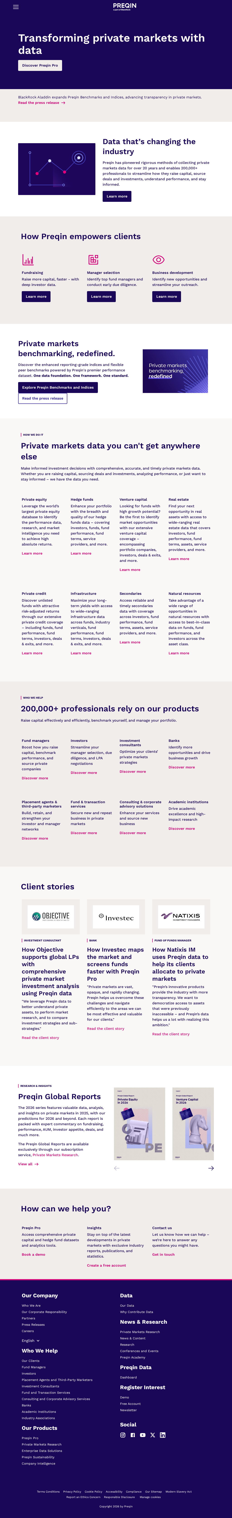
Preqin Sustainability (38, 1457)
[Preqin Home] (124, 7)
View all (25, 1164)
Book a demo (33, 1254)
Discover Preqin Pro (40, 65)
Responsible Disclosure (119, 1497)
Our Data (127, 1305)
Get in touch (163, 1254)
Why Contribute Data (136, 1312)
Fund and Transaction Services (46, 1392)
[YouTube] (142, 1434)
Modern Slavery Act (179, 1491)
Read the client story (40, 1037)
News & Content (132, 1338)
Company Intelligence (38, 1463)
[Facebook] (132, 1434)
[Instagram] (123, 1434)
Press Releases (33, 1324)
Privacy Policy (72, 1491)
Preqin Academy (132, 1357)
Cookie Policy (93, 1491)
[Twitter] (152, 1434)
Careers (28, 1331)
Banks (26, 1405)
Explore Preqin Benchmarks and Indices (58, 387)
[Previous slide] (116, 1168)
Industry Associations (38, 1418)
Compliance (134, 1491)
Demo (124, 1397)
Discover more (35, 778)
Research (127, 1344)
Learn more (117, 196)
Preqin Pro (30, 1438)
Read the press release (38, 102)
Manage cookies (150, 1497)
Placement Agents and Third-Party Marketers (57, 1380)
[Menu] (16, 7)
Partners (28, 1318)
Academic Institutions (39, 1411)
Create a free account (106, 1265)
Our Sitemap (153, 1491)
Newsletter (128, 1410)
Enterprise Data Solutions (42, 1451)
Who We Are (31, 1305)
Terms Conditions (48, 1491)
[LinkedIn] (162, 1434)
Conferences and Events (139, 1351)
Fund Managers (34, 1367)
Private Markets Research (55, 1155)
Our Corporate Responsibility (44, 1312)
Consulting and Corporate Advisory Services (56, 1399)
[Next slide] (211, 1168)
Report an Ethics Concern (83, 1497)
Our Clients (30, 1361)
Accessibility (114, 1491)
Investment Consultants (40, 1386)
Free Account (130, 1403)
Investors (29, 1373)
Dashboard (128, 1377)
